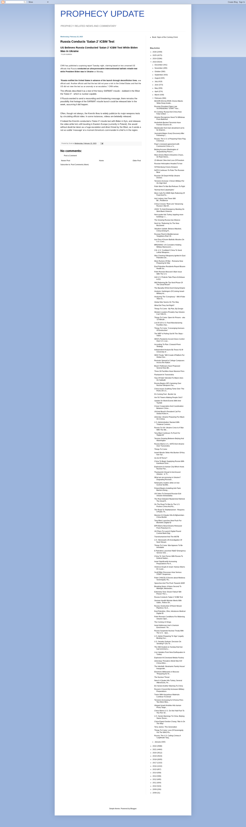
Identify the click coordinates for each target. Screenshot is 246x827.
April (157, 91)
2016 (155, 766)
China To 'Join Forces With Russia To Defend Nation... (168, 557)
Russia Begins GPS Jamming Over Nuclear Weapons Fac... (167, 384)
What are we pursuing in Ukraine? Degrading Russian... (167, 478)
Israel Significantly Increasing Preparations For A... (165, 562)
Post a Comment (70, 156)
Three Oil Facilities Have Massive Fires (169, 371)
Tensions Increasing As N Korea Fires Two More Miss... (168, 701)
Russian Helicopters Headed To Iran (168, 164)
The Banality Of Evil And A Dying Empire (169, 288)
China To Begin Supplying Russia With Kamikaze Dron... (169, 462)
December (159, 65)
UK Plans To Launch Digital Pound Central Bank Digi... (167, 532)
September (159, 75)
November (159, 68)
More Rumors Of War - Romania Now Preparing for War (168, 262)
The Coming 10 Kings (162, 622)
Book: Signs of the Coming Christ (165, 37)
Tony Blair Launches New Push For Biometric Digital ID (168, 522)
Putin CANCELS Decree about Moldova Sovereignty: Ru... (169, 579)
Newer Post (65, 161)
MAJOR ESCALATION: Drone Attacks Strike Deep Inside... (168, 102)
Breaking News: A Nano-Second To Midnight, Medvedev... (167, 587)
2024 (155, 59)
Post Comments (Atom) (80, 165)
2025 (155, 55)
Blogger (133, 809)
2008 (155, 793)
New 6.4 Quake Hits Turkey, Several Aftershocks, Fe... (168, 681)
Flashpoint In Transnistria (164, 375)
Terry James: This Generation (165, 727)
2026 (155, 52)
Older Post (137, 161)
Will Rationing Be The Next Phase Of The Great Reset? (168, 284)
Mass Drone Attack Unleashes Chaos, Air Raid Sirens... (169, 156)
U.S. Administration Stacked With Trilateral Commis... (167, 423)
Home (101, 161)
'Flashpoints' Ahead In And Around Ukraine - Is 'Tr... (167, 473)
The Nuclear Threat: (162, 677)
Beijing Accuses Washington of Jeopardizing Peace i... (166, 150)
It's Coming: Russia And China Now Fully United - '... (168, 113)
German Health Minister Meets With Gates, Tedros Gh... (168, 602)
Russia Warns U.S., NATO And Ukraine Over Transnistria (169, 445)
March (157, 95)
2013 (155, 776)
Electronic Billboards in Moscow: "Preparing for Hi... (166, 673)
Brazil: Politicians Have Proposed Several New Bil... (167, 367)
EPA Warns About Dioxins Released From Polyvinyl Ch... (168, 527)
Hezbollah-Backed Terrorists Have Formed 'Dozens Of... (167, 124)
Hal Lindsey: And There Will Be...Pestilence (165, 200)
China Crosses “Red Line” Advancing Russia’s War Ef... (168, 205)
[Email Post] (102, 143)
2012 (155, 779)
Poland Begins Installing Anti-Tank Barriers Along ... (167, 489)
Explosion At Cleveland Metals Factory (169, 658)
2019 (155, 756)
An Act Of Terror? (160, 458)
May (156, 88)
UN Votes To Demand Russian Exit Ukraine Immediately (167, 495)
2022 (155, 746)
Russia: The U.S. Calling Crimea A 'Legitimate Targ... (167, 737)
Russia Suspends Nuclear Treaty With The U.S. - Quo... (169, 632)
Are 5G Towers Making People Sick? (168, 397)
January (158, 742)
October (158, 72)
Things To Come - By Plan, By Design (168, 309)
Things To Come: (160, 449)
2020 (155, 753)
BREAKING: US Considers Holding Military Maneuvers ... (167, 246)
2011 (155, 783)
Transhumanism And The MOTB (166, 537)
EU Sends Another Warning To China (168, 686)
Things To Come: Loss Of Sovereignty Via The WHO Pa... (168, 731)
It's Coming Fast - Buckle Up (165, 394)
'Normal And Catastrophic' (164, 190)
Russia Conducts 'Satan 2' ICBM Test (168, 597)
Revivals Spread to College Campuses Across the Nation (169, 362)
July (156, 82)
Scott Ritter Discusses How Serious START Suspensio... (168, 573)
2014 (155, 773)
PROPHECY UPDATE (102, 14)
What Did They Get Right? (164, 305)
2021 (155, 749)
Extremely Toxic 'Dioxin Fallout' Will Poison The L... (167, 593)
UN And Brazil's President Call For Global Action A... (167, 413)
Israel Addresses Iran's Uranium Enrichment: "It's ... (166, 626)
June (157, 85)
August (157, 78)
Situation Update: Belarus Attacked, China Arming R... (168, 230)
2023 (155, 62)
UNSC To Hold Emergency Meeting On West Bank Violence (169, 210)
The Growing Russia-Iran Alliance (167, 220)
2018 (155, 759)
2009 (155, 789)
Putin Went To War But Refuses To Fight (169, 186)
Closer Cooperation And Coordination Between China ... (169, 407)
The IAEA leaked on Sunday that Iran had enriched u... (168, 648)
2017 (155, 763)
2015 (155, 769)
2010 (155, 786)
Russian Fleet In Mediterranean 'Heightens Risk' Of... (166, 235)
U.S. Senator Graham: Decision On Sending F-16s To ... (167, 643)
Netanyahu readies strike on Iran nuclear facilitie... (167, 484)
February (158, 98)
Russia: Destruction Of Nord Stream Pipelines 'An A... (168, 607)
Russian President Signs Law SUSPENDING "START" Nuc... (167, 107)
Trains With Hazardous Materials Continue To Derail (167, 696)
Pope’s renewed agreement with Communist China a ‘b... (166, 145)
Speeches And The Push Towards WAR (169, 583)
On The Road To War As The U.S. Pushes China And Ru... (167, 505)
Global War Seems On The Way (166, 302)
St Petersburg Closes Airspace (166, 167)
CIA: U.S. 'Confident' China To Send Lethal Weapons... (168, 251)
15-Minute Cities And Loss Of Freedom (169, 160)
